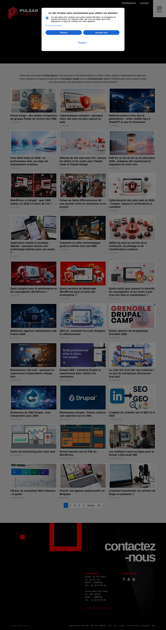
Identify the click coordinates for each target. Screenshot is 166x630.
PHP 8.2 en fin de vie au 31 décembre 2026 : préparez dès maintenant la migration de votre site (132, 161)
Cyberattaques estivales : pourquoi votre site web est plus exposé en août (81, 118)
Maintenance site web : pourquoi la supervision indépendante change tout (32, 373)
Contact (144, 3)
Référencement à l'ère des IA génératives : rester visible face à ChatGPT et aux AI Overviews (129, 118)
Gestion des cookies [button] (55, 26)
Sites (122, 626)
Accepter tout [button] (101, 32)
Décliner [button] (63, 32)
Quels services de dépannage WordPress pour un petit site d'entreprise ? (78, 291)
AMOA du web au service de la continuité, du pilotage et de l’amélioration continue (128, 246)
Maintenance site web (79, 626)
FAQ (153, 626)
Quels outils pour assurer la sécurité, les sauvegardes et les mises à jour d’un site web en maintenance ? (132, 291)
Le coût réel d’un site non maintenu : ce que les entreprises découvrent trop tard (132, 373)
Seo (115, 626)
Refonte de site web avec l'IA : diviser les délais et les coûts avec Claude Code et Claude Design (83, 161)
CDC (110, 626)
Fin (99, 505)
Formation (145, 626)
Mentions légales (98, 626)
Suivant (90, 505)
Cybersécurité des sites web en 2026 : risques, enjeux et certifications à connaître (131, 203)
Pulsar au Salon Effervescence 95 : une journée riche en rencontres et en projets (83, 203)
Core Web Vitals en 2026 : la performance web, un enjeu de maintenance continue (29, 161)
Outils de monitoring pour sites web (32, 451)
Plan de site (133, 626)
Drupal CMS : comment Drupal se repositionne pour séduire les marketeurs (80, 373)
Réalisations (129, 3)
